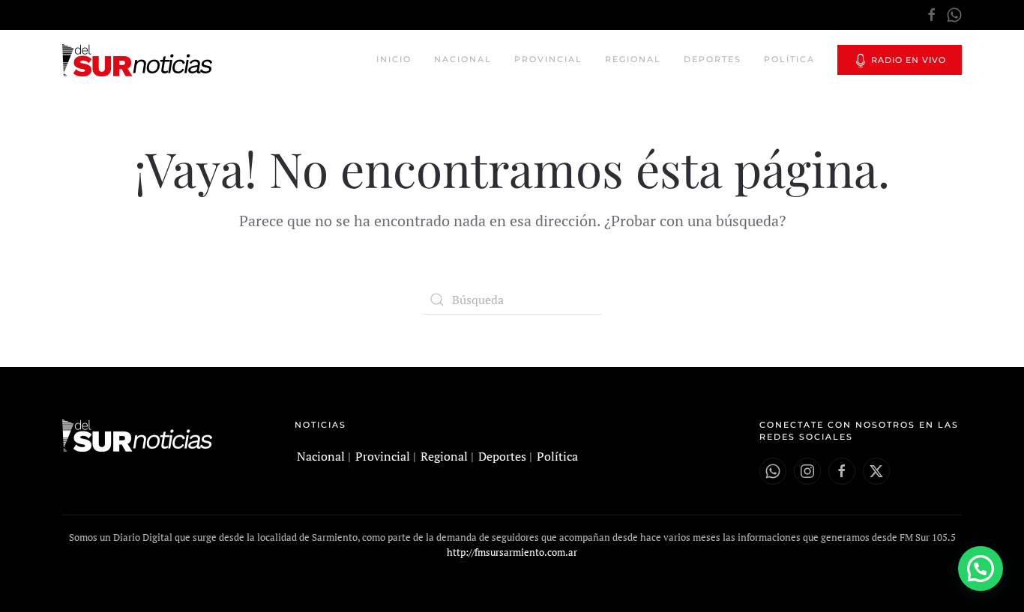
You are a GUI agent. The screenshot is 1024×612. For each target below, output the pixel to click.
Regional (633, 59)
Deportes (712, 59)
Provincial (548, 59)
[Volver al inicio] (139, 60)
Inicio (394, 59)
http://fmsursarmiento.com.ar (512, 552)
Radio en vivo (907, 60)
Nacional (463, 59)
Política (789, 59)
